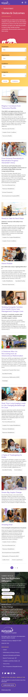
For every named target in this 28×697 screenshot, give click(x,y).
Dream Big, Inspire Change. (12, 492)
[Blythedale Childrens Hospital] (6, 2)
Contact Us (7, 597)
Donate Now (23, 695)
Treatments (5, 46)
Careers (5, 618)
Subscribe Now (8, 685)
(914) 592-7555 (5, 643)
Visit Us (5, 590)
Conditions (5, 63)
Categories (5, 72)
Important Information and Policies (11, 655)
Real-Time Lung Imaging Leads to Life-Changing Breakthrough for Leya (14, 405)
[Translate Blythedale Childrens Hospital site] (22, 2)
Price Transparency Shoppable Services (12, 666)
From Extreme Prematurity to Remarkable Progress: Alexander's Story (13, 160)
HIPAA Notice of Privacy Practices (11, 652)
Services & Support (8, 8)
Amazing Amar (7, 525)
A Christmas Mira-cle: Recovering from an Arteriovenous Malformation (12, 353)
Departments (5, 55)
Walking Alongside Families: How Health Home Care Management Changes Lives (12, 309)
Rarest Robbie (7, 263)
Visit (4, 695)
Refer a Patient (8, 593)
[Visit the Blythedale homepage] (9, 630)
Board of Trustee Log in (8, 658)
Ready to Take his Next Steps (13, 218)
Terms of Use (6, 663)
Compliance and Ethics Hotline (10, 661)
